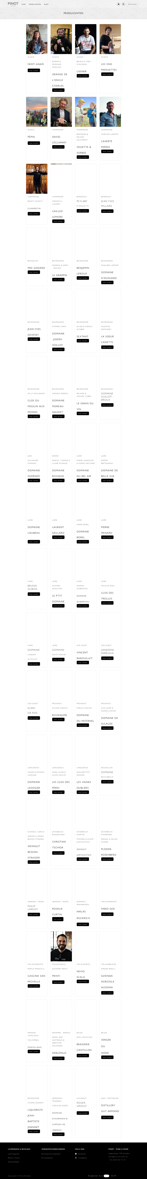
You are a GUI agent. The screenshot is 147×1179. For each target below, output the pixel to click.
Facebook (82, 1154)
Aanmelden (132, 4)
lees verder (33, 70)
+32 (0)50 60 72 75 (117, 1160)
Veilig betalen (13, 1162)
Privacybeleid (47, 1158)
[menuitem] (24, 4)
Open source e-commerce (128, 1176)
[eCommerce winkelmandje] (118, 4)
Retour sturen (14, 1158)
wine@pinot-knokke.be (118, 1157)
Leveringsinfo (13, 1154)
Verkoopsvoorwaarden (51, 1154)
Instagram (82, 1158)
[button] (123, 4)
